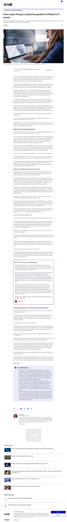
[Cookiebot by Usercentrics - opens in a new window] (6, 520)
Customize (58, 515)
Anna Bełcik (21, 414)
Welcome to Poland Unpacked (13, 10)
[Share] (62, 25)
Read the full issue (48, 69)
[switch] (62, 1)
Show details (16, 519)
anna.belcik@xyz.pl (22, 423)
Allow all (58, 512)
